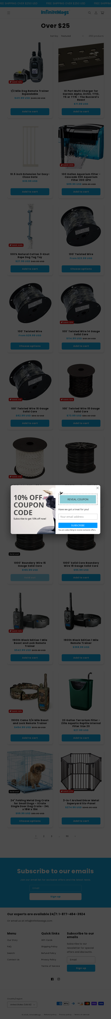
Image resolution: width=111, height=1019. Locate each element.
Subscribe (78, 525)
